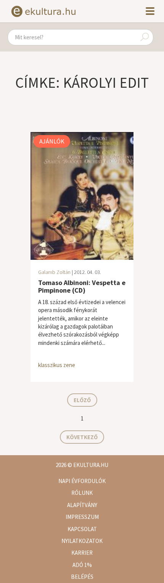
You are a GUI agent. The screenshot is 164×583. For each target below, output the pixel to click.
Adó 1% (82, 565)
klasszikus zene (56, 365)
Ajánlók (51, 141)
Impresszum (82, 516)
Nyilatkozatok (82, 540)
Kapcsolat (82, 529)
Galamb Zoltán (54, 272)
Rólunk (82, 492)
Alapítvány (82, 505)
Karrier (82, 552)
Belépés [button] (82, 576)
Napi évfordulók (82, 481)
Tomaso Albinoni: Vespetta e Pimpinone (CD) (81, 286)
